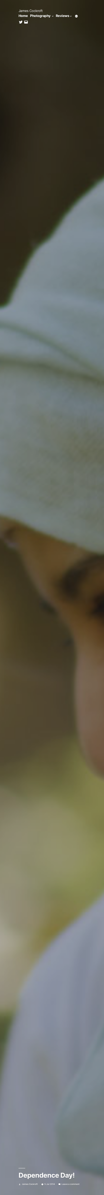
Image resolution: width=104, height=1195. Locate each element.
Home (23, 16)
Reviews (62, 16)
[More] (76, 16)
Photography (40, 16)
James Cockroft (31, 11)
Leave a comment (70, 1184)
